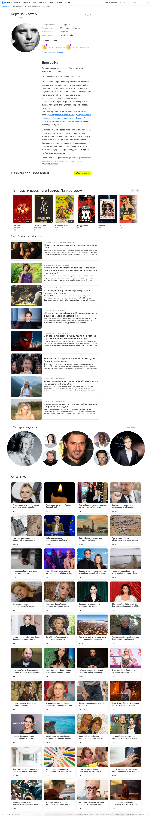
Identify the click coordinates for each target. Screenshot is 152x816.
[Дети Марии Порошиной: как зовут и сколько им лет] (59, 630)
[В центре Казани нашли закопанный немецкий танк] (26, 530)
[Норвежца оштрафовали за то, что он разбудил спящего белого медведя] (125, 563)
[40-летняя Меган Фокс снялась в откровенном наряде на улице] (59, 663)
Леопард (56, 118)
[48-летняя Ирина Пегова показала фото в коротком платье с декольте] (59, 597)
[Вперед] (137, 190)
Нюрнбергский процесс (40, 227)
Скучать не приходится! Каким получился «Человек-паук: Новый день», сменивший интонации (71, 337)
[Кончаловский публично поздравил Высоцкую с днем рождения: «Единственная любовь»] (92, 729)
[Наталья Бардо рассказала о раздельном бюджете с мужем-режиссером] (125, 729)
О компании (9, 814)
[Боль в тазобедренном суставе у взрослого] (92, 696)
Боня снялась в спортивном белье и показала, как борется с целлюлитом (69, 359)
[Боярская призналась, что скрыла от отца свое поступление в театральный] (92, 597)
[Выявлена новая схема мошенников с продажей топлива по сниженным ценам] (26, 795)
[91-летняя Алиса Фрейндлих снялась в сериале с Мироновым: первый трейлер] (26, 696)
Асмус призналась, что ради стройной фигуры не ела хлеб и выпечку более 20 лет (71, 382)
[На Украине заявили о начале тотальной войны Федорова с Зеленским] (92, 663)
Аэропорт (67, 118)
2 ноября (63, 25)
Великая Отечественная (19, 227)
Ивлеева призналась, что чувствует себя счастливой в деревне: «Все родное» (71, 405)
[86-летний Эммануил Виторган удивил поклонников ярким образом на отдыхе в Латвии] (92, 795)
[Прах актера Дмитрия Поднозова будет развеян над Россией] (125, 630)
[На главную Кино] (8, 2)
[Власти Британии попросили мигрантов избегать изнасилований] (92, 530)
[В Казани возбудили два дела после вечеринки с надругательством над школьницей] (26, 563)
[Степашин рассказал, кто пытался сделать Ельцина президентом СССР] (125, 497)
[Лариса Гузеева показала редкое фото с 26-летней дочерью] (92, 497)
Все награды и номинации (52, 52)
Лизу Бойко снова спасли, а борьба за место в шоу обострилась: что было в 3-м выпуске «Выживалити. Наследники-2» (71, 270)
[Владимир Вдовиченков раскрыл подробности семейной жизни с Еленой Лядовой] (92, 563)
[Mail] (3, 2)
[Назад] (133, 190)
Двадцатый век (71, 121)
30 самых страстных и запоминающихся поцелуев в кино (70, 246)
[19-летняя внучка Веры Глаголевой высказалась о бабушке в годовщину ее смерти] (92, 762)
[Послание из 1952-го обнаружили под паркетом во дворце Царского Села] (125, 530)
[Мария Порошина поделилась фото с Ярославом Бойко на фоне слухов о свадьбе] (59, 563)
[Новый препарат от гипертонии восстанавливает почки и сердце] (125, 762)
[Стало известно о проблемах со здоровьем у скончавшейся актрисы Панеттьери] (26, 497)
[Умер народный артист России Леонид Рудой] (59, 497)
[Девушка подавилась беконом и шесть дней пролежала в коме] (26, 762)
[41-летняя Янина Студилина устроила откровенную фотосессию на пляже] (125, 663)
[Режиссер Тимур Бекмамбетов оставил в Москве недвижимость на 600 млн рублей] (26, 663)
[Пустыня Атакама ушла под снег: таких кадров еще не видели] (92, 630)
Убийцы (122, 226)
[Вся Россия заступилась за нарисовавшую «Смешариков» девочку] (59, 762)
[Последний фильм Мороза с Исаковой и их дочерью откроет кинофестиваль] (125, 795)
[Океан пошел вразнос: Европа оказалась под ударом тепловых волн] (59, 729)
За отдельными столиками (61, 115)
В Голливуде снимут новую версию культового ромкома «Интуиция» (67, 291)
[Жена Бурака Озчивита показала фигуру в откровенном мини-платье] (125, 696)
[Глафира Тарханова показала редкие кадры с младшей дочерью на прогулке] (26, 729)
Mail (3, 814)
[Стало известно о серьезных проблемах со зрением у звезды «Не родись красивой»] (59, 696)
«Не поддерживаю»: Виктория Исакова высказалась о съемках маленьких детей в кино (70, 314)
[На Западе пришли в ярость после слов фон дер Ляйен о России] (59, 530)
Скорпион (64, 32)
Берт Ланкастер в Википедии (79, 158)
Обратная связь (143, 814)
